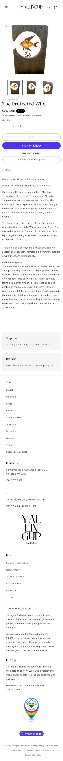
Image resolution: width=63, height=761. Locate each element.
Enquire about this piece (31, 159)
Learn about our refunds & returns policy (28, 365)
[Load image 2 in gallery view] (31, 87)
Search (10, 390)
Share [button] (8, 170)
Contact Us (12, 597)
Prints (9, 404)
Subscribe (11, 590)
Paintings (11, 397)
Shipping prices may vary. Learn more (26, 344)
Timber (9, 445)
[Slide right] (59, 88)
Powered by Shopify (36, 746)
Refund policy (53, 746)
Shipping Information (17, 563)
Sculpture (11, 410)
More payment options (32, 153)
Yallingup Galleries (19, 746)
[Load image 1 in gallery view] (14, 87)
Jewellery (11, 424)
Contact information (33, 755)
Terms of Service (15, 576)
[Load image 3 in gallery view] (47, 87)
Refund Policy (13, 570)
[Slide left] (3, 88)
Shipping (19, 115)
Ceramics (11, 431)
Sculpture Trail (13, 417)
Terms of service (33, 750)
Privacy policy (16, 750)
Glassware (11, 438)
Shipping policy (49, 750)
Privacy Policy (13, 583)
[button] (6, 7)
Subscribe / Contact (16, 452)
